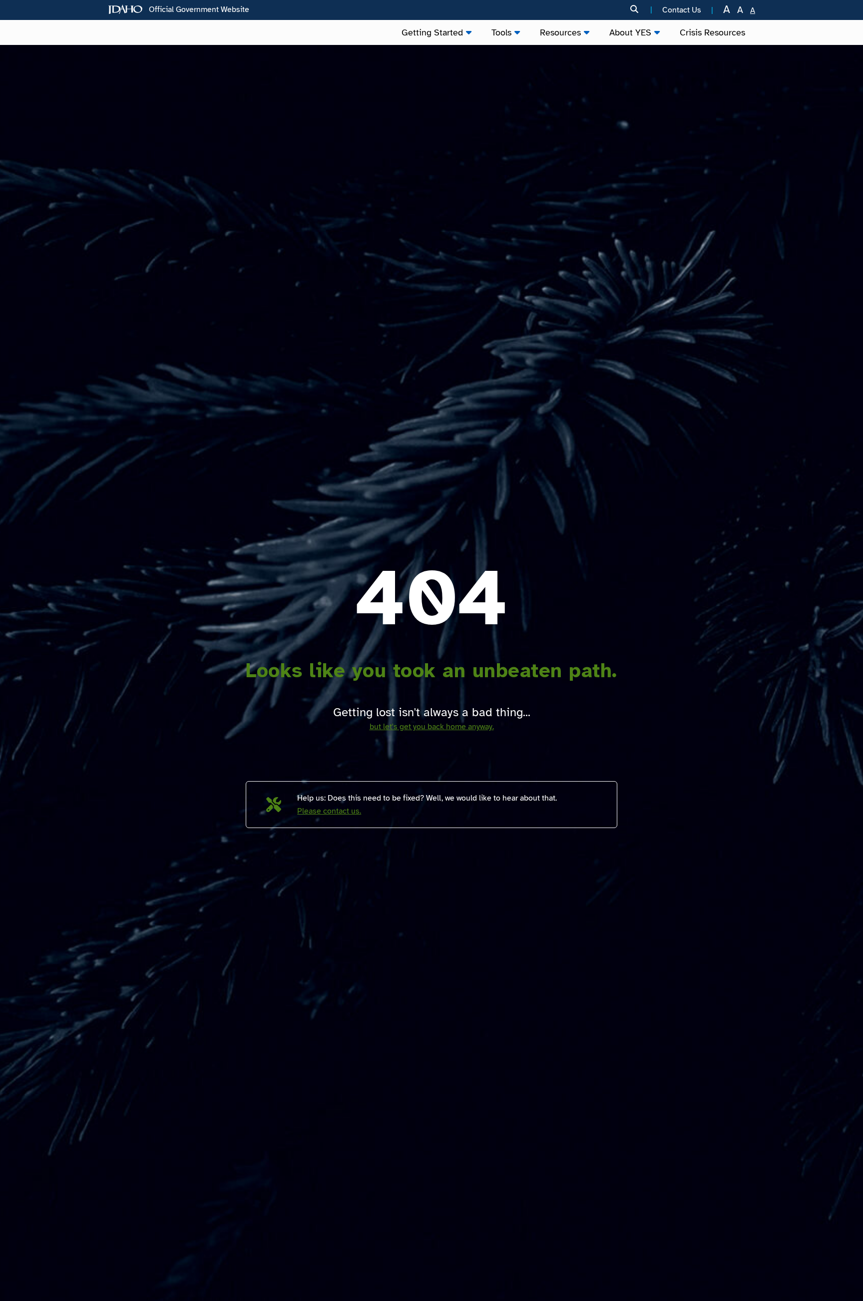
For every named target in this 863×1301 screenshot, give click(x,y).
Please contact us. (329, 811)
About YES (630, 32)
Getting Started (432, 32)
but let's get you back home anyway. (432, 727)
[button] (641, 9)
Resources (560, 32)
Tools (501, 32)
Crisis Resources (712, 32)
